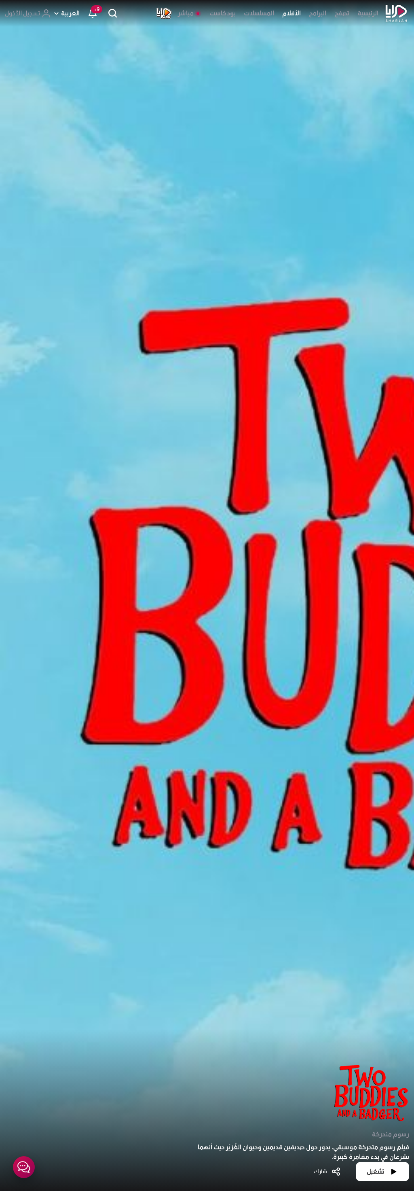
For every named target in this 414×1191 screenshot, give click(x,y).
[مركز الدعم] (24, 1167)
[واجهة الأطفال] (164, 13)
